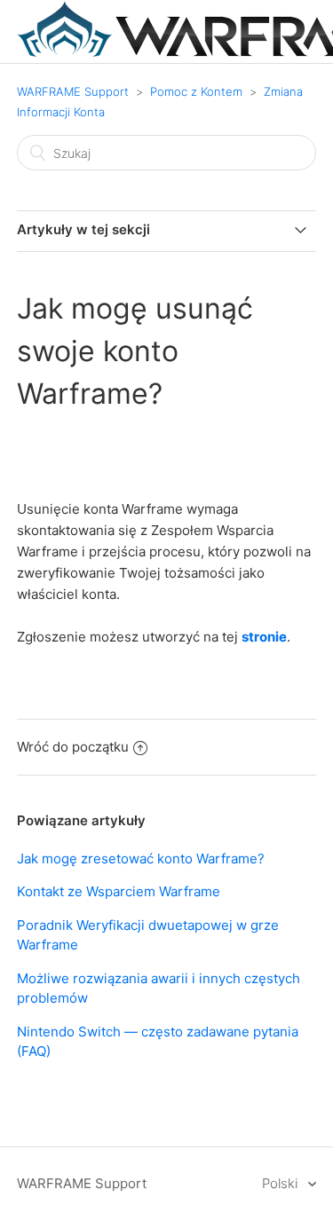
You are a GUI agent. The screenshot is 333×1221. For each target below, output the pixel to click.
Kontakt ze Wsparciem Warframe (118, 891)
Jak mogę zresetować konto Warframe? (141, 858)
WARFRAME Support (73, 91)
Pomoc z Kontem (196, 91)
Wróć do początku (73, 746)
